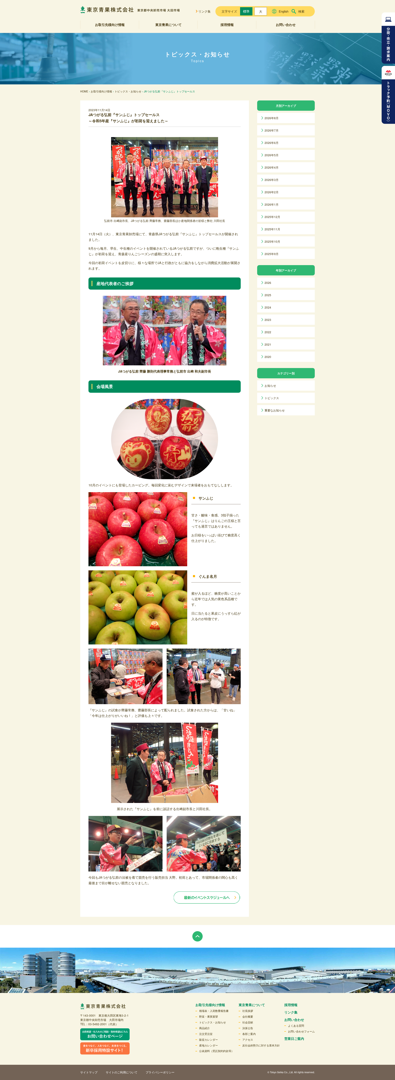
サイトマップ (89, 1072)
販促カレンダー (208, 1040)
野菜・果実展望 (208, 1016)
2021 (268, 344)
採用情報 (227, 24)
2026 (268, 283)
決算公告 (247, 1028)
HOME (84, 91)
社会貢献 (247, 1022)
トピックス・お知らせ (128, 91)
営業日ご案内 (294, 1038)
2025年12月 (272, 217)
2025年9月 (272, 254)
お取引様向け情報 (101, 91)
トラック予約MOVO (388, 95)
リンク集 (204, 11)
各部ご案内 (249, 1034)
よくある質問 (296, 1026)
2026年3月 (272, 180)
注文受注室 (206, 1034)
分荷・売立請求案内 (388, 38)
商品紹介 (204, 1028)
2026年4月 (272, 167)
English (283, 11)
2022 (268, 332)
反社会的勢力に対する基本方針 (261, 1045)
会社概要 (247, 1016)
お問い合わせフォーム (301, 1031)
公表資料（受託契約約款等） (216, 1051)
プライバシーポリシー (160, 1072)
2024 (268, 307)
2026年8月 (272, 118)
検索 (301, 11)
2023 (268, 320)
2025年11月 (272, 229)
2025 (268, 295)
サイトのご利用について (121, 1072)
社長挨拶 (247, 1011)
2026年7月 (272, 130)
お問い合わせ (286, 24)
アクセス (247, 1040)
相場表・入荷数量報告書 (214, 1011)
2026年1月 (272, 204)
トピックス (272, 398)
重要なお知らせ (275, 410)
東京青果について (168, 24)
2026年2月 (272, 192)
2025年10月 (272, 241)
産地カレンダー (208, 1045)
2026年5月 (272, 155)
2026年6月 (272, 143)
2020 (268, 357)
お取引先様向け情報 (110, 24)
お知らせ (270, 385)
